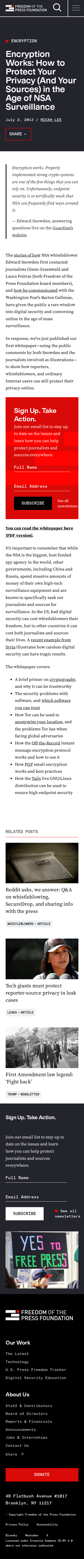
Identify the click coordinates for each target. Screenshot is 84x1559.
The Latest (17, 1353)
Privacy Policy (17, 1524)
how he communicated (36, 290)
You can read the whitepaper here (39, 528)
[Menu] (76, 8)
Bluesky (11, 1535)
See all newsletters (67, 503)
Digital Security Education (36, 1378)
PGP (29, 764)
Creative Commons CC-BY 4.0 (51, 1540)
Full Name (25, 467)
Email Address (30, 486)
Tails (36, 778)
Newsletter (30, 1094)
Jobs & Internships (27, 1437)
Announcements (21, 1429)
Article (43, 924)
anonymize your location (39, 722)
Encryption (24, 40)
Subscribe (33, 503)
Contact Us (17, 1445)
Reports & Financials (29, 1421)
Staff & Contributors (29, 1406)
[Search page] (57, 10)
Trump (12, 1094)
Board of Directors (27, 1413)
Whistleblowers (20, 924)
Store (11, 1454)
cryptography (62, 679)
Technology (17, 1362)
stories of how (27, 255)
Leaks (12, 1012)
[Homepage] (26, 8)
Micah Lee (51, 120)
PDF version (19, 535)
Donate (42, 1474)
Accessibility (47, 1524)
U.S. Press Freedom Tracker (36, 1369)
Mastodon (31, 1535)
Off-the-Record (46, 743)
